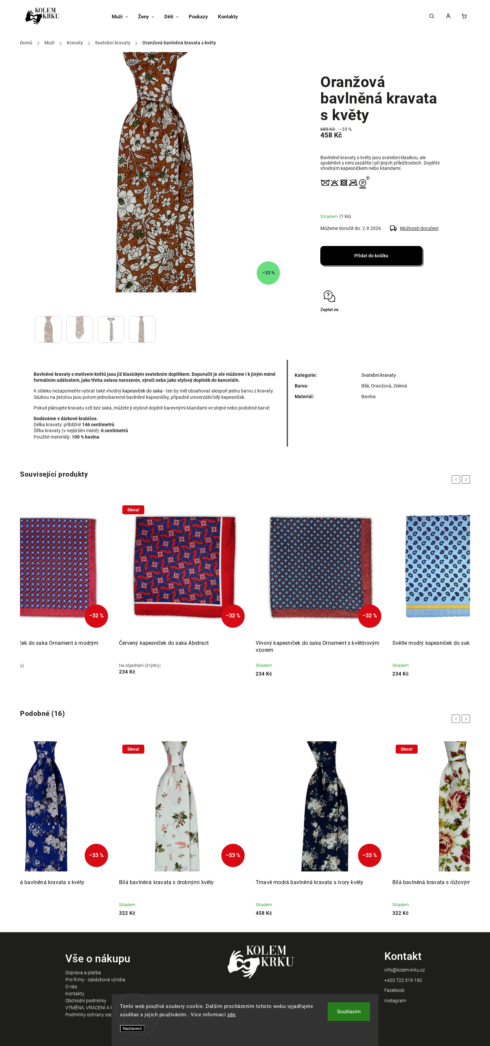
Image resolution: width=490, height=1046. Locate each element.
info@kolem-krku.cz (404, 970)
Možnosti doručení (419, 228)
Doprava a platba (83, 972)
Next (467, 479)
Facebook (394, 990)
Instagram (395, 1000)
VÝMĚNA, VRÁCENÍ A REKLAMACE (101, 1007)
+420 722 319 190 (403, 980)
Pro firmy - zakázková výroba (95, 979)
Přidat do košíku (371, 255)
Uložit (336, 322)
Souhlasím (349, 1012)
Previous (457, 479)
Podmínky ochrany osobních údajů (101, 1014)
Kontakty (74, 993)
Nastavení (132, 1028)
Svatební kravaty (378, 375)
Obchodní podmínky (85, 1000)
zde (231, 1015)
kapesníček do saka (142, 391)
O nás (71, 986)
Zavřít (422, 328)
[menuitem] (122, 16)
